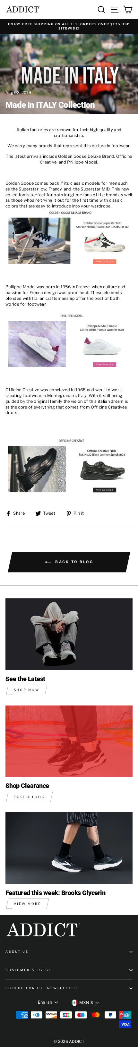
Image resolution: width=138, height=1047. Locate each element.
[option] (69, 26)
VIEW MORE (27, 904)
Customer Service (28, 970)
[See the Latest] (69, 634)
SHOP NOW (26, 690)
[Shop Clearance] (69, 741)
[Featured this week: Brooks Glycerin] (69, 848)
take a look (29, 797)
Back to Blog (73, 562)
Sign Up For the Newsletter (41, 988)
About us (17, 951)
